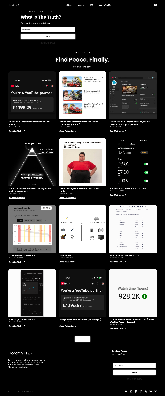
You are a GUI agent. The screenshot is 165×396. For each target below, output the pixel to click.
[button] (82, 339)
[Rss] (145, 391)
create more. (65, 255)
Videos (69, 5)
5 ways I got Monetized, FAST (22, 319)
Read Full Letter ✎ (17, 131)
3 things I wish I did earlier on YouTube (128, 188)
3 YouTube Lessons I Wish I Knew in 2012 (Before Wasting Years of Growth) (132, 320)
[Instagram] (131, 391)
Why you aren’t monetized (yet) (125, 255)
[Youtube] (126, 391)
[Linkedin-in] (150, 391)
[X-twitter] (155, 391)
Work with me (105, 5)
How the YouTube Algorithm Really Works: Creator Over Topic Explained (130, 123)
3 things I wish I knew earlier (22, 255)
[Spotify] (136, 391)
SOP (91, 5)
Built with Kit (48, 43)
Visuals (81, 5)
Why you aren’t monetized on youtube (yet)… (81, 319)
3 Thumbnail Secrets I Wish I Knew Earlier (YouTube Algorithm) (78, 123)
